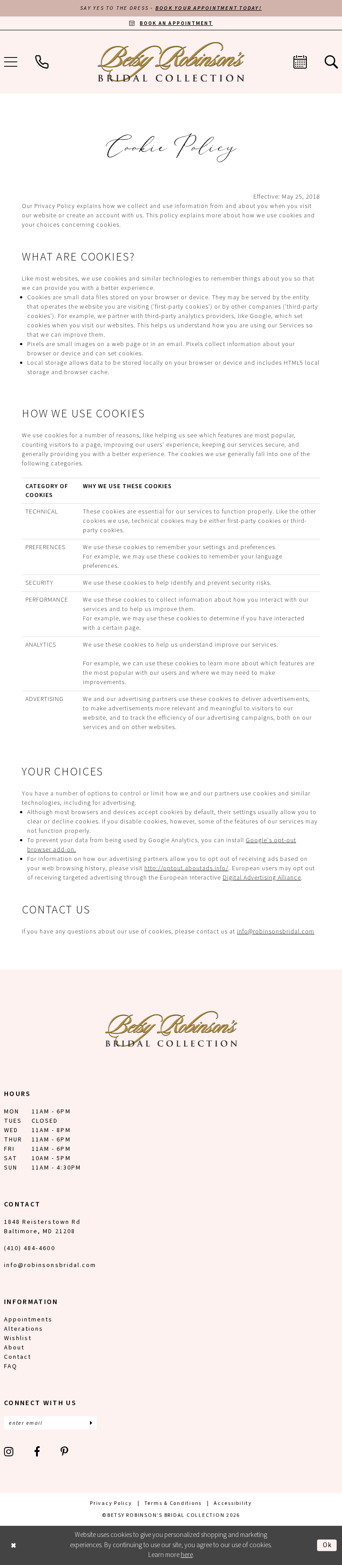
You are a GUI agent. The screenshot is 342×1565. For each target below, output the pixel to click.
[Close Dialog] (13, 1545)
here (187, 1555)
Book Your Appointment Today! (208, 8)
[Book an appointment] (300, 62)
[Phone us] (41, 62)
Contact (17, 1357)
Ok (327, 1545)
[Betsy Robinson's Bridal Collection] (171, 62)
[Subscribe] (91, 1423)
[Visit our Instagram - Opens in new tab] (9, 1451)
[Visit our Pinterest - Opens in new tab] (65, 1451)
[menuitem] (41, 62)
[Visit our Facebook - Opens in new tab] (37, 1451)
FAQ (10, 1366)
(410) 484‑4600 (29, 1248)
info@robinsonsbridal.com (275, 931)
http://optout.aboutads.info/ (186, 868)
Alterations (23, 1329)
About (14, 1347)
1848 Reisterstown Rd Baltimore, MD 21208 (42, 1227)
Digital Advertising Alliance (262, 877)
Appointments (28, 1319)
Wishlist (18, 1338)
